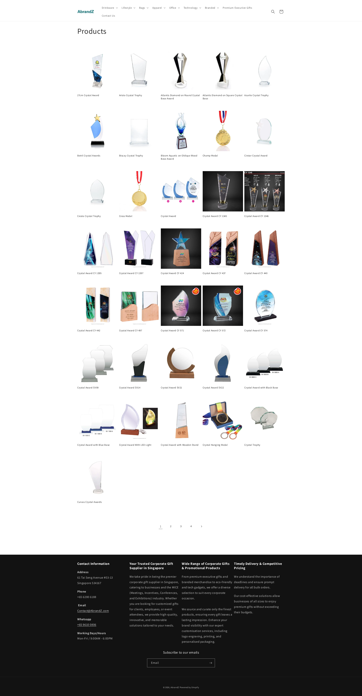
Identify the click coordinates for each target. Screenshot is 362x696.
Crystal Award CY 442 (88, 330)
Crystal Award (168, 216)
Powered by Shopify (189, 687)
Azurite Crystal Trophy (256, 95)
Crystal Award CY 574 (255, 330)
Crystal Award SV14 (129, 387)
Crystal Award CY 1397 (131, 273)
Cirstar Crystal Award (256, 155)
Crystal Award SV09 (88, 387)
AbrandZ (175, 687)
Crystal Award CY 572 (214, 330)
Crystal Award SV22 (213, 387)
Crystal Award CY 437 (214, 273)
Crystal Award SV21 (171, 387)
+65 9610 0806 (86, 625)
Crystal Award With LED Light (135, 444)
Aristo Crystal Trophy (130, 95)
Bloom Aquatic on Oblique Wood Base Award (179, 157)
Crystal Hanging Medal (215, 444)
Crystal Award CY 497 (130, 330)
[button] (109, 8)
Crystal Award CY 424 (172, 273)
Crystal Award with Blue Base (93, 444)
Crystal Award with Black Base (261, 387)
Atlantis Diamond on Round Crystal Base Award (180, 97)
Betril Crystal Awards (88, 155)
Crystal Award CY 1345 (215, 216)
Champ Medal (210, 155)
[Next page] (201, 526)
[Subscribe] (210, 662)
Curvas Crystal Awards (89, 502)
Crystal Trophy (252, 444)
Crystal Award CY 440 (255, 273)
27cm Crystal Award (88, 95)
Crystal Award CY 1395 (89, 273)
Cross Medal (125, 216)
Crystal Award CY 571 (172, 330)
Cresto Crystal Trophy (89, 216)
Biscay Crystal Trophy (131, 155)
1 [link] (160, 526)
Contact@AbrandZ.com (93, 611)
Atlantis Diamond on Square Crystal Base (222, 97)
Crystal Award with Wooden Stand (180, 444)
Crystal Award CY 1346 (256, 216)
